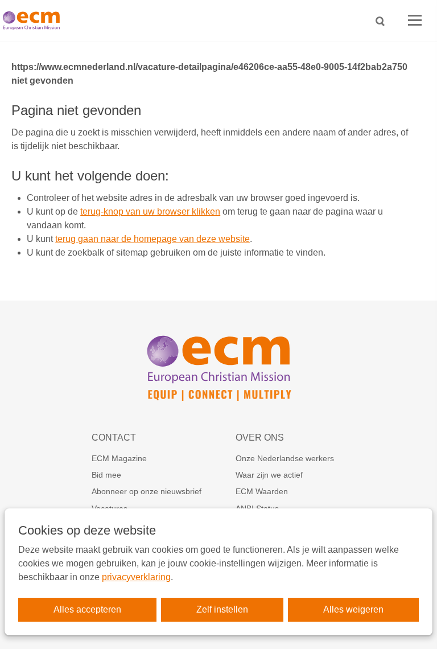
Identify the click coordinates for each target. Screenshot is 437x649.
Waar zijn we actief (269, 474)
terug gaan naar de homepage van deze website (152, 239)
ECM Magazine (119, 458)
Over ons (260, 437)
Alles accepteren (87, 609)
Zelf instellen (222, 609)
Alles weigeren (353, 609)
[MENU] (414, 20)
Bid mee (106, 474)
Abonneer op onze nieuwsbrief (146, 491)
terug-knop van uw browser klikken (150, 211)
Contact (114, 437)
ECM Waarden (262, 491)
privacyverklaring (136, 577)
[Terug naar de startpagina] (34, 20)
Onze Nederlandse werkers (285, 458)
